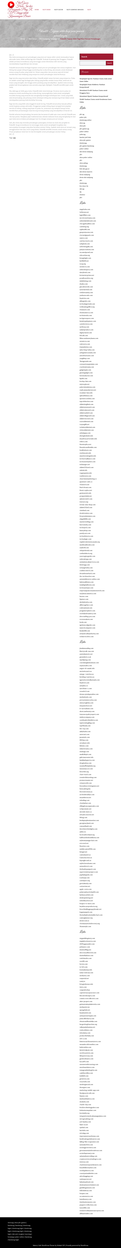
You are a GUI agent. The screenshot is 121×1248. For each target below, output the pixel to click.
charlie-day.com (85, 1104)
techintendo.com (86, 315)
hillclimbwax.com (86, 1190)
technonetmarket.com (87, 462)
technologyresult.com (87, 304)
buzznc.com (84, 596)
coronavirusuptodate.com (89, 364)
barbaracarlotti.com (86, 895)
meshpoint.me (85, 1007)
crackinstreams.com (87, 367)
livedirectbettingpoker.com (89, 1107)
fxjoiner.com (84, 599)
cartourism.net (85, 886)
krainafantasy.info (86, 970)
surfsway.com (84, 327)
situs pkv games (85, 140)
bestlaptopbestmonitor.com (89, 820)
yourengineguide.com (87, 556)
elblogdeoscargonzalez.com (89, 806)
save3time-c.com (86, 688)
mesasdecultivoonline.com (89, 1044)
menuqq (11, 1222)
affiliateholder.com (86, 1213)
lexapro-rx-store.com (87, 903)
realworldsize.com (86, 1030)
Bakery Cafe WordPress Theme (44, 1245)
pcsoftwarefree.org (86, 278)
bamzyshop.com (85, 530)
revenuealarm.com (86, 619)
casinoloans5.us (85, 855)
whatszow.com (85, 310)
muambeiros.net (85, 797)
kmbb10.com (84, 1076)
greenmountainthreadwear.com (91, 1150)
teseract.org (84, 502)
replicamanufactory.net (88, 390)
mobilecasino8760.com (88, 849)
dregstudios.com (85, 763)
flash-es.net (84, 1125)
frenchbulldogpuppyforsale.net (90, 909)
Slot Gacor (58, 9)
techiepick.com (85, 527)
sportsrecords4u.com (87, 398)
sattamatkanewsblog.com (88, 1156)
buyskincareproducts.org (88, 906)
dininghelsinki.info (86, 436)
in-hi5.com (83, 967)
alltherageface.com (86, 605)
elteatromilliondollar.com (88, 1021)
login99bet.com (85, 215)
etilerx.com (84, 441)
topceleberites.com (86, 401)
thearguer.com (85, 1087)
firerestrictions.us (86, 792)
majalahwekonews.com (88, 941)
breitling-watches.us (87, 677)
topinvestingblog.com (87, 723)
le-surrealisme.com (86, 708)
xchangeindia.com (86, 568)
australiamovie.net (86, 654)
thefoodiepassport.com (88, 869)
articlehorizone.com (87, 355)
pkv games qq (84, 129)
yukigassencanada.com (88, 353)
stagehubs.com (85, 209)
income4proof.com (86, 252)
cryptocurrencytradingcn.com (90, 1159)
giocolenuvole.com (86, 287)
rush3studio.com (86, 958)
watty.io (82, 981)
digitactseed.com (86, 333)
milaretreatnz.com (86, 749)
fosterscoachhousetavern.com (90, 1041)
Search (84, 57)
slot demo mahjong (86, 152)
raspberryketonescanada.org (90, 542)
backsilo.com (84, 1130)
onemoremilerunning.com (89, 1064)
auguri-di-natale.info (87, 668)
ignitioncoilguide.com (87, 625)
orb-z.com (83, 1039)
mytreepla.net (84, 384)
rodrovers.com (85, 344)
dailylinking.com (85, 281)
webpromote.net (85, 809)
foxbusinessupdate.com (88, 1110)
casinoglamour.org (86, 918)
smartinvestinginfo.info (88, 456)
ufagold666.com (85, 519)
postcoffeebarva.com (87, 1018)
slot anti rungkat (18, 1234)
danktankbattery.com (87, 1099)
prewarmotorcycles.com (88, 700)
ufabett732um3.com (86, 467)
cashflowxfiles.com (86, 1073)
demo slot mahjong (86, 177)
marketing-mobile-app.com (89, 1090)
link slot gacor (84, 169)
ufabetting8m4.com (86, 404)
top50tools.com (85, 726)
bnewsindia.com (85, 525)
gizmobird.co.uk (85, 657)
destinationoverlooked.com (89, 1185)
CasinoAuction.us (86, 858)
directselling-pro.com (87, 616)
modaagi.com (84, 751)
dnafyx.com (84, 284)
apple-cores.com (86, 889)
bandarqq (11, 1225)
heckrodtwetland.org (87, 835)
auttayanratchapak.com (88, 1016)
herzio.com (84, 964)
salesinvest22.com (86, 499)
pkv (81, 154)
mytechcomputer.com (87, 628)
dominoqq (83, 143)
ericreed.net (84, 843)
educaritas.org (85, 255)
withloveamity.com (86, 292)
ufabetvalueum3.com (87, 410)
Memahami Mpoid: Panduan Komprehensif (94, 96)
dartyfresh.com (85, 272)
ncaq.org (83, 264)
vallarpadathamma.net (87, 1027)
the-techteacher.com (87, 576)
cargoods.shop (85, 990)
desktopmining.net (86, 898)
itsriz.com (83, 987)
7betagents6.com (85, 361)
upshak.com (84, 1127)
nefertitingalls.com (86, 246)
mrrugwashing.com (86, 1119)
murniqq (28, 1234)
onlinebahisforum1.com (88, 221)
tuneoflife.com (85, 1208)
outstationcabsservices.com (89, 562)
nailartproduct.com (86, 330)
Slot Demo (47, 9)
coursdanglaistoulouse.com (89, 663)
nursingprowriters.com (88, 1147)
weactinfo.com (85, 1082)
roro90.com (84, 961)
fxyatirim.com (84, 298)
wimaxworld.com (86, 783)
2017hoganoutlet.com (87, 944)
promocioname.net (86, 780)
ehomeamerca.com (86, 312)
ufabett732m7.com (86, 507)
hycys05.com (84, 1061)
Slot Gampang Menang (75, 9)
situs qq (82, 123)
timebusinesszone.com (88, 1202)
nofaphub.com (85, 244)
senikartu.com (85, 975)
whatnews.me (84, 484)
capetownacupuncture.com (89, 993)
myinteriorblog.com (86, 522)
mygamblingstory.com (87, 938)
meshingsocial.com (86, 1084)
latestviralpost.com (86, 1050)
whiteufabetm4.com (87, 430)
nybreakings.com (86, 559)
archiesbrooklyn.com (87, 794)
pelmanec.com (85, 947)
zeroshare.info (85, 743)
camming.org (84, 227)
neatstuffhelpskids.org (87, 766)
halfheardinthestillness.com (89, 837)
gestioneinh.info (85, 493)
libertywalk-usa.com (87, 651)
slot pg (82, 189)
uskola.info (83, 470)
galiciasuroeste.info (86, 757)
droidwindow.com (86, 513)
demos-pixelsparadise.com (89, 694)
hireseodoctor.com (86, 376)
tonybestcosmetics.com (88, 593)
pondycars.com (85, 533)
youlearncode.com (86, 295)
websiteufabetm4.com (87, 427)
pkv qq (82, 114)
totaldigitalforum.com (87, 585)
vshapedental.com (86, 550)
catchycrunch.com (86, 241)
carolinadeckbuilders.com (89, 720)
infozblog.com (84, 800)
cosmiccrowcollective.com (89, 998)
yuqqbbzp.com (85, 358)
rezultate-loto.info (86, 393)
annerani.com (84, 734)
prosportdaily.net (86, 496)
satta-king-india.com (87, 350)
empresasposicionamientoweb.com (92, 591)
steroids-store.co (86, 812)
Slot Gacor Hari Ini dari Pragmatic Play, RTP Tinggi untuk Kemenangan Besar (20, 9)
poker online (84, 131)
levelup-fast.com (85, 381)
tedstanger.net (85, 464)
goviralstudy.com (86, 883)
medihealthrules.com (87, 545)
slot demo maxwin (86, 172)
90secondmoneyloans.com (89, 338)
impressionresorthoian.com (89, 1136)
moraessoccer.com (86, 769)
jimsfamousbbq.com (86, 648)
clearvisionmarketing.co (88, 479)
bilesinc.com (84, 746)
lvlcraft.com (84, 335)
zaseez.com (84, 238)
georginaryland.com (87, 823)
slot (89, 9)
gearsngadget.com (86, 373)
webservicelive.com (86, 636)
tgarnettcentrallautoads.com (90, 680)
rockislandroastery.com (88, 613)
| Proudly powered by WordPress (76, 1245)
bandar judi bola (85, 137)
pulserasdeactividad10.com (89, 892)
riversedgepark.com (87, 235)
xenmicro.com (85, 267)
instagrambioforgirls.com (88, 1070)
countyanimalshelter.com (88, 1173)
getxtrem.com (84, 1079)
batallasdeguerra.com (87, 760)
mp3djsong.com (85, 660)
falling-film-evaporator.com (89, 1142)
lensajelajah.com (85, 258)
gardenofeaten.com (86, 1059)
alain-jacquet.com (86, 1001)
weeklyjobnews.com (87, 1170)
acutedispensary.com (87, 1153)
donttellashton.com (86, 955)
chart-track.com (85, 774)
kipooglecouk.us (85, 860)
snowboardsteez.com (87, 1067)
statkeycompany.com (87, 717)
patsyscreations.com (87, 249)
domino (82, 195)
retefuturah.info (85, 453)
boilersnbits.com (85, 1047)
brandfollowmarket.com (88, 1168)
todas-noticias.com (86, 973)
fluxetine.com (84, 846)
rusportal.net (84, 978)
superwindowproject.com (89, 872)
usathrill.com (84, 548)
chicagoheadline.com (87, 224)
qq (80, 192)
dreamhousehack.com (87, 573)
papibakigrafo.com (86, 875)
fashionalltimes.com (86, 582)
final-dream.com (85, 487)
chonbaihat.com (85, 803)
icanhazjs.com (85, 878)
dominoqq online (86, 120)
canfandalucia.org (86, 553)
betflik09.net (84, 261)
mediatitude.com (86, 697)
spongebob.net (85, 1010)
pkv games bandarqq (87, 146)
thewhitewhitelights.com (88, 829)
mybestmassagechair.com (88, 840)
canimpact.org (85, 880)
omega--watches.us (87, 674)
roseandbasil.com (86, 826)
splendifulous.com (86, 396)
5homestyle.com (85, 926)
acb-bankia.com (85, 1122)
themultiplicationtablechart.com (91, 915)
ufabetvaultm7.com (86, 413)
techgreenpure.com (87, 318)
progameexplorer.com (87, 611)
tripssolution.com (86, 347)
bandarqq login (14, 1240)
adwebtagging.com (86, 1176)
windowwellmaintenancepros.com (92, 1211)
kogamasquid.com (86, 912)
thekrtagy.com (85, 565)
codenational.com (86, 608)
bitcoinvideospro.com (87, 996)
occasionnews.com (86, 1196)
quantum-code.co (86, 482)
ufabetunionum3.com (87, 407)
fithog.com (83, 817)
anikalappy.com (85, 433)
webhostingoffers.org (87, 307)
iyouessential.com (86, 289)
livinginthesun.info (86, 984)
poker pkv (83, 117)
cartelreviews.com (86, 324)
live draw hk (84, 186)
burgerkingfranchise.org (88, 1024)
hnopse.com (84, 1193)
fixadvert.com (84, 683)
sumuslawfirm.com (86, 1145)
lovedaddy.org (84, 1113)
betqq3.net (83, 852)
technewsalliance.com (87, 459)
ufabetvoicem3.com (86, 419)
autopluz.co (84, 686)
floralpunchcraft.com (87, 1093)
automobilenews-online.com (90, 579)
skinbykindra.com (86, 602)
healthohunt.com (86, 450)
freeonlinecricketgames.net (89, 786)
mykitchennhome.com (87, 863)
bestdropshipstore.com (88, 321)
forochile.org (84, 772)
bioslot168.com (85, 631)
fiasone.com (84, 1096)
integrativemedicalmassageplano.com (93, 1116)
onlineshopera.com (86, 269)
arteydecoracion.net (87, 815)
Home (37, 9)
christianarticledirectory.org (90, 923)
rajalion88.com (85, 229)
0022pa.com (84, 740)
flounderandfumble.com (88, 447)
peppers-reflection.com (88, 1205)
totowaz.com (84, 1162)
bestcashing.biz (85, 789)
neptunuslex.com (86, 665)
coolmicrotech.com (86, 570)
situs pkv (83, 126)
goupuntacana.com (86, 232)
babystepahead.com (86, 1182)
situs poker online (86, 157)
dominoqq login (17, 1228)
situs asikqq (84, 163)
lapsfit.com (83, 378)
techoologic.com (85, 539)
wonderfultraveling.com (88, 777)
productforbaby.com (87, 1036)
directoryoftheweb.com (88, 953)
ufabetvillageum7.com (87, 416)
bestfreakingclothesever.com (90, 1139)
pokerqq (82, 134)
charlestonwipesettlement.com (91, 1165)
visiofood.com (84, 510)
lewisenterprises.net (87, 275)
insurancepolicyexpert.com (89, 714)
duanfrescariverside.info (88, 439)
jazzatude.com (85, 737)
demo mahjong (85, 174)
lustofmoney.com (86, 1199)
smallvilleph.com (85, 754)
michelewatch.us (86, 671)
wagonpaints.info (86, 473)
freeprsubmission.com (87, 516)
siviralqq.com (84, 1133)
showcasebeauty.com (87, 711)
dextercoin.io (84, 921)
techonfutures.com (86, 536)
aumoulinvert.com (86, 866)
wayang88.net (84, 424)
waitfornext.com (85, 476)
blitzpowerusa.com (86, 1056)
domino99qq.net (85, 950)
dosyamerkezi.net (86, 706)
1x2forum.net (84, 212)
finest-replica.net (86, 490)
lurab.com (83, 622)
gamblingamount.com (87, 1188)
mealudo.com (84, 1102)
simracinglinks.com (86, 703)
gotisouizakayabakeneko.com (90, 1004)
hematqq (11, 1237)
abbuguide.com (85, 301)
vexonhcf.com (84, 691)
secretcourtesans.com (87, 218)
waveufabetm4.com (86, 421)
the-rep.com (84, 729)
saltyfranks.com (85, 731)
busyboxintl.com (85, 1013)
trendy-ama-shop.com (87, 505)
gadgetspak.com (85, 370)
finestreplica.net (85, 444)
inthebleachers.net (86, 901)
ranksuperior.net (86, 1179)
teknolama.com (85, 1033)
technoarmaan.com (86, 588)
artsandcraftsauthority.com (89, 634)
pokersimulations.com (87, 387)
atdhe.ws (83, 832)
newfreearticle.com (86, 1053)
